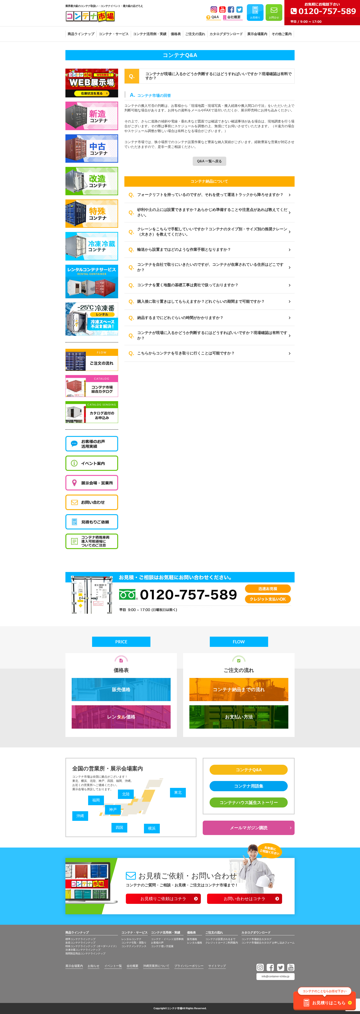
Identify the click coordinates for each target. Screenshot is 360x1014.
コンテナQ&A (249, 769)
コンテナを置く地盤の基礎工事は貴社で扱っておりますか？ (188, 285)
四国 (119, 827)
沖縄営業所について (156, 965)
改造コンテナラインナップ (80, 942)
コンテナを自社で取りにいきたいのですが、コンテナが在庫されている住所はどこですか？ (210, 267)
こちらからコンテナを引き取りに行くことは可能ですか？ (186, 353)
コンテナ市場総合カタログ (256, 939)
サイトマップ (217, 965)
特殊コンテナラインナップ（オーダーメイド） (91, 946)
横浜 (152, 828)
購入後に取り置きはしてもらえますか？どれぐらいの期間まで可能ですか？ (201, 301)
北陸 (126, 794)
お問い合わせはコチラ (244, 898)
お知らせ (93, 965)
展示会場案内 (74, 965)
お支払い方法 (239, 716)
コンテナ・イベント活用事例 (167, 939)
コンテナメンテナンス (133, 946)
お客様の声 (157, 942)
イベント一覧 (113, 965)
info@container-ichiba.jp (275, 976)
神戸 (113, 809)
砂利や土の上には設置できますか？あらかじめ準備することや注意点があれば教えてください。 (212, 212)
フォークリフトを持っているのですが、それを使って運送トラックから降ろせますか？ (210, 195)
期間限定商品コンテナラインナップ (85, 953)
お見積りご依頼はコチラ (163, 898)
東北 (178, 792)
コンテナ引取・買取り (133, 942)
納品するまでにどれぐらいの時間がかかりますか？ (180, 318)
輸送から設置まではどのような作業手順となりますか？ (184, 249)
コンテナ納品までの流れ (239, 689)
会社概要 (132, 965)
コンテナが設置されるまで (220, 939)
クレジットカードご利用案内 (221, 942)
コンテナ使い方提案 (162, 946)
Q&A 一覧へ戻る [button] (209, 161)
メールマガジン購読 (249, 827)
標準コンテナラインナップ (80, 939)
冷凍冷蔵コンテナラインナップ (82, 949)
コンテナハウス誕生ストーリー (249, 802)
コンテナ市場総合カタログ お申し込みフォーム (268, 942)
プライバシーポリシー (189, 965)
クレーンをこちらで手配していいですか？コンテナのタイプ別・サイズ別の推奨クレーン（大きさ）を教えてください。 (212, 232)
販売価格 (121, 689)
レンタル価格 (121, 716)
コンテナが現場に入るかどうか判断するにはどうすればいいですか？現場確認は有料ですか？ (212, 335)
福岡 (96, 800)
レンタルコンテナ (131, 939)
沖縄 (80, 816)
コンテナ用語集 (248, 786)
